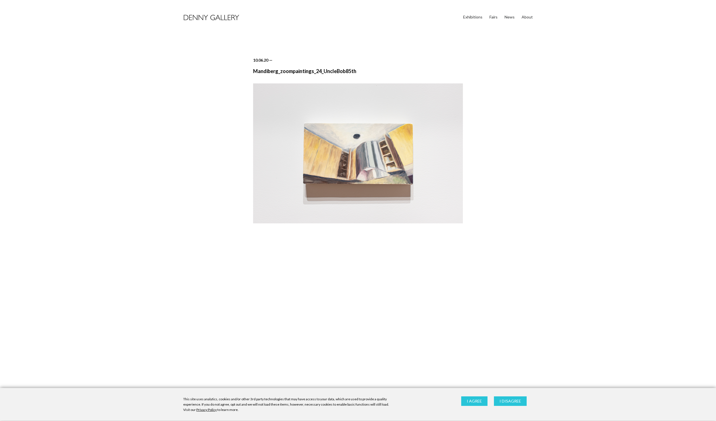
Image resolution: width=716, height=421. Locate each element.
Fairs (493, 17)
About (527, 17)
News (510, 17)
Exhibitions (472, 17)
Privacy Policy (206, 410)
